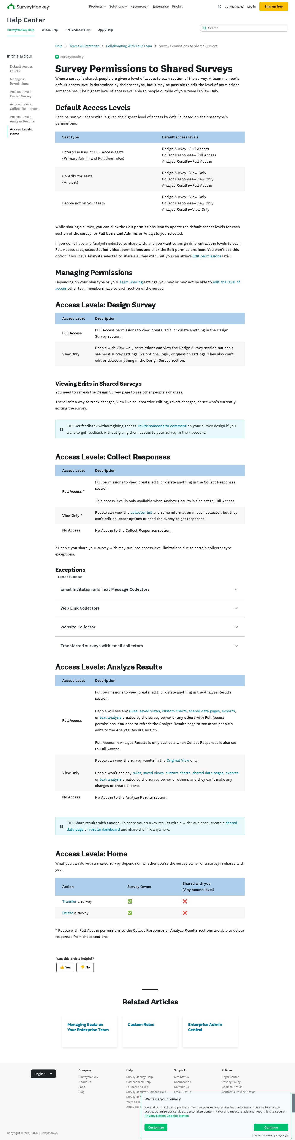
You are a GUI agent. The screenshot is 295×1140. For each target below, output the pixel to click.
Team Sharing (131, 281)
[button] (150, 589)
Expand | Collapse (70, 577)
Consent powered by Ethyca (268, 1135)
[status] (150, 429)
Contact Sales (234, 6)
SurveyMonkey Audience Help (146, 1092)
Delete (67, 912)
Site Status (181, 1077)
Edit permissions (207, 256)
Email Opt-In (182, 1092)
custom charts (174, 710)
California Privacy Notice (238, 1092)
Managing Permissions (19, 81)
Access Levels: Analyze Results (22, 119)
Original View (178, 760)
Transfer (69, 901)
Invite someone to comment (162, 425)
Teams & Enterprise (84, 46)
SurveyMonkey (88, 1077)
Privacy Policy (231, 1082)
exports (228, 710)
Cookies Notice (178, 1116)
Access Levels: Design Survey (21, 93)
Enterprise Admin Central (205, 1027)
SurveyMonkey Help (139, 1077)
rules (133, 710)
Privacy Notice (155, 1116)
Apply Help (133, 1107)
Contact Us (181, 1087)
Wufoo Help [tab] (50, 30)
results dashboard (104, 829)
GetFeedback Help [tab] (77, 30)
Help (58, 46)
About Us (85, 1082)
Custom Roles (141, 1024)
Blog (81, 1092)
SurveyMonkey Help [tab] (20, 30)
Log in (251, 6)
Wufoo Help (134, 1102)
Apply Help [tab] (105, 30)
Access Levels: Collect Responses (24, 106)
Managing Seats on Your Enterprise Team (88, 1027)
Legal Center (230, 1077)
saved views (150, 710)
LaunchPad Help (137, 1087)
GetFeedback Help (138, 1082)
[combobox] (43, 1073)
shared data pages (204, 710)
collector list (141, 512)
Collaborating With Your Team (129, 46)
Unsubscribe (182, 1082)
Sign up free (274, 6)
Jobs (82, 1087)
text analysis (110, 717)
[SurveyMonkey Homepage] (28, 7)
